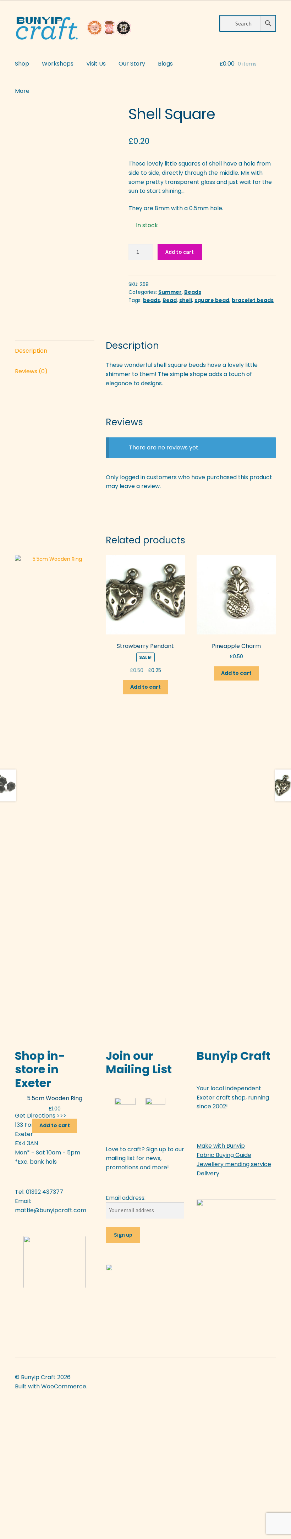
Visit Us (96, 64)
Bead (170, 300)
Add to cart (179, 251)
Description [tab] (31, 351)
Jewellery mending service (234, 1164)
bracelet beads (253, 300)
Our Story (132, 64)
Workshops (57, 64)
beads (151, 300)
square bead (211, 300)
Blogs (165, 64)
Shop (22, 64)
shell (185, 300)
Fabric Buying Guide (224, 1155)
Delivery (208, 1173)
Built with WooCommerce (50, 1386)
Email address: (126, 1198)
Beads (192, 292)
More (22, 91)
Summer (170, 292)
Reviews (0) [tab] (31, 371)
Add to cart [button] (54, 1125)
